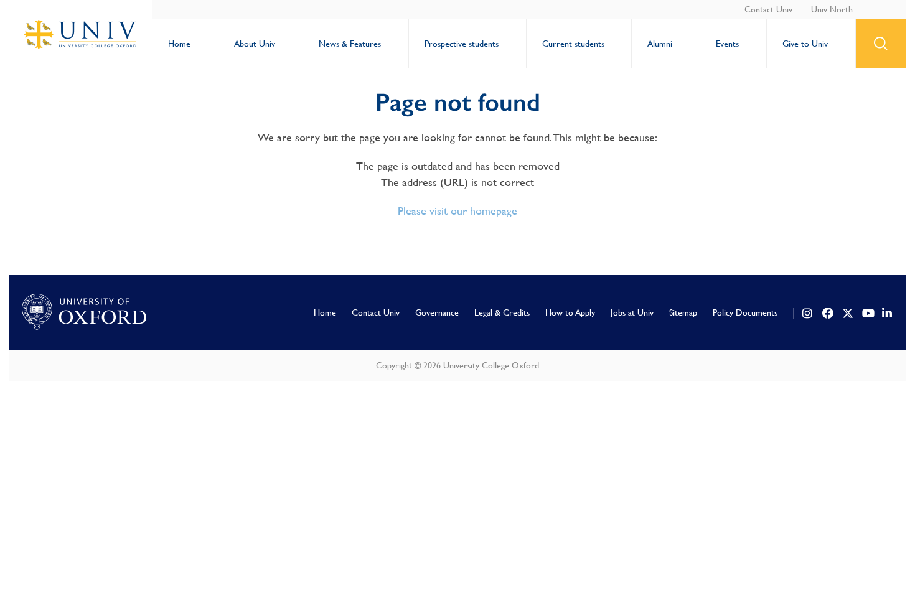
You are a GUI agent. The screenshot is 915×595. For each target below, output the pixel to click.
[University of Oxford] (84, 312)
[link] (808, 313)
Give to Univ (805, 44)
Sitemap (683, 312)
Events (727, 44)
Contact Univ (768, 9)
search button (881, 43)
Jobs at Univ (632, 312)
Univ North (832, 9)
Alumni (659, 44)
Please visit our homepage (457, 210)
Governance (437, 312)
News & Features (350, 44)
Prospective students (462, 44)
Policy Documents (745, 312)
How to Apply (570, 312)
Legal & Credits (502, 312)
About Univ (254, 44)
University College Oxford (80, 34)
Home (179, 44)
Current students (573, 44)
